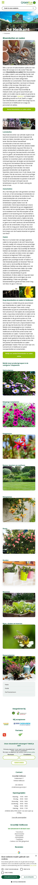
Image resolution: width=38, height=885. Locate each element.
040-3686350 (19, 785)
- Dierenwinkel (19, 835)
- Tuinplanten (19, 839)
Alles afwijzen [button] (29, 877)
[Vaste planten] (19, 383)
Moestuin (6, 592)
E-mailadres (27, 754)
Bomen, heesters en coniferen (14, 465)
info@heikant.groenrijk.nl (19, 787)
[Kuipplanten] (19, 447)
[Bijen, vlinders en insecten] (19, 637)
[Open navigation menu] (3, 2)
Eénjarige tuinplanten (11, 402)
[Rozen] (19, 542)
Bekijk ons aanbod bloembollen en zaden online (19, 355)
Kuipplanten (7, 434)
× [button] (36, 856)
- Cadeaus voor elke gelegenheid (19, 841)
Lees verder (33, 865)
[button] (19, 882)
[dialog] (19, 869)
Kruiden (5, 560)
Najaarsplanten (8, 655)
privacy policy (31, 752)
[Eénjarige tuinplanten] (19, 415)
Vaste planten (8, 370)
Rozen (5, 529)
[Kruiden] (19, 573)
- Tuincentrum (19, 832)
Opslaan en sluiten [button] (10, 877)
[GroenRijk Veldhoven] (28, 3)
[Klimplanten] (19, 510)
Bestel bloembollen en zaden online (19, 109)
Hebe (7, 685)
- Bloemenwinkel (19, 834)
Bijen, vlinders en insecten (12, 624)
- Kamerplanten (19, 837)
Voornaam (11, 754)
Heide (7, 688)
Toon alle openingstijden (19, 817)
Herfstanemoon (10, 692)
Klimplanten (7, 497)
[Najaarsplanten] (19, 668)
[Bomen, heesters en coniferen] (19, 478)
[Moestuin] (19, 605)
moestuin (20, 96)
